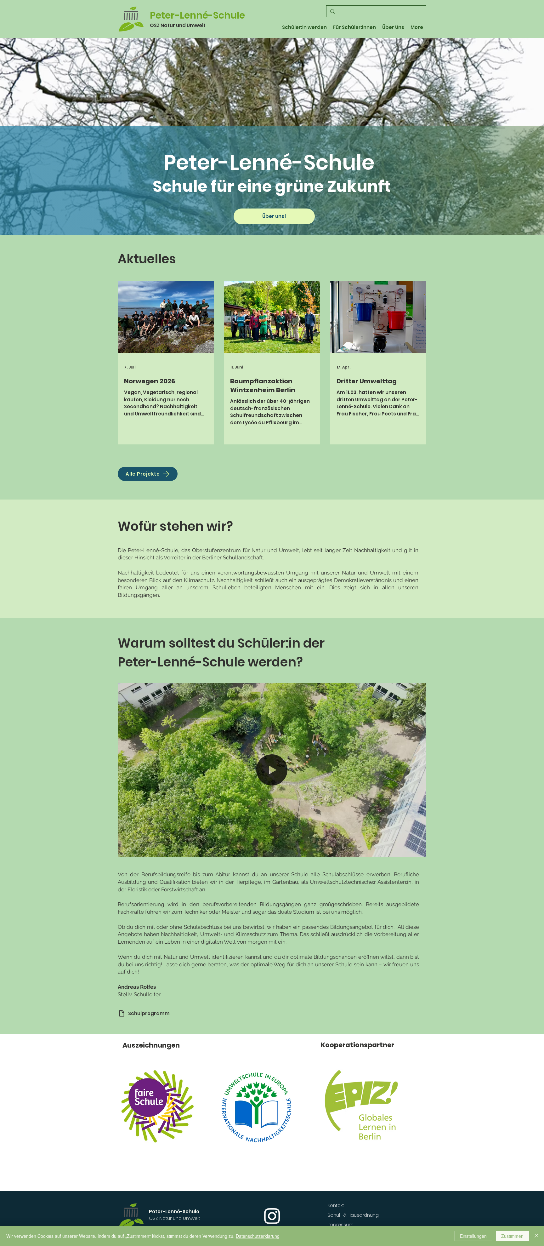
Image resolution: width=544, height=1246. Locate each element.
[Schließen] (536, 1236)
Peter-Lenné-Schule (197, 15)
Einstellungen (473, 1236)
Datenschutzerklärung (258, 1236)
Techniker (195, 912)
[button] (418, 850)
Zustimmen (512, 1236)
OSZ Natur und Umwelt (178, 25)
